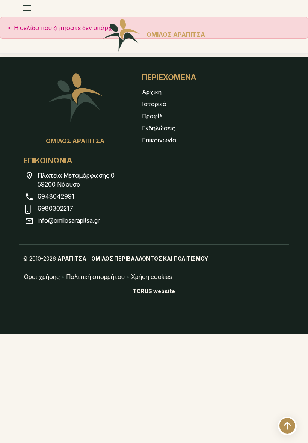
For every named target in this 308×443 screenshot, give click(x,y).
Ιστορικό (154, 104)
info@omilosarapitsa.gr (69, 220)
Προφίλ (152, 116)
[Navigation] (27, 8)
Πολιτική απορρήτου (95, 276)
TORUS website (154, 291)
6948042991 (56, 196)
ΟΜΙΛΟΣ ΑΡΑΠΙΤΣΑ (175, 34)
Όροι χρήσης (41, 276)
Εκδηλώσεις (158, 128)
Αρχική (152, 92)
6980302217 (55, 208)
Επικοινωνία (159, 140)
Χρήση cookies (151, 276)
